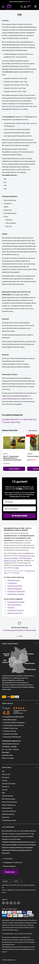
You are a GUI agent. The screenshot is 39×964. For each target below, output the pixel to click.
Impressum (5, 777)
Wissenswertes (7, 808)
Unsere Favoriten (18, 565)
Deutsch (5, 881)
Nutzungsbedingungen (25, 949)
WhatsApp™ (6, 752)
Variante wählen (14, 469)
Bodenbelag (19, 842)
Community (16, 573)
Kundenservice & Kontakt (15, 602)
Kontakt (4, 780)
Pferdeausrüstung (13, 580)
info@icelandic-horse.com (10, 744)
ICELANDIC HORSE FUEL (28, 419)
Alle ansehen (33, 430)
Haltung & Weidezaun (14, 589)
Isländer (14, 845)
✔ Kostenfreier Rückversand (11, 737)
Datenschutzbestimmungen (10, 949)
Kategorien (5, 817)
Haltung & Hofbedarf (11, 558)
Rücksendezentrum (14, 399)
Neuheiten (5, 847)
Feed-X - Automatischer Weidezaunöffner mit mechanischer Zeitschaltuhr (12, 458)
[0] (28, 6)
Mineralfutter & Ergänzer (15, 594)
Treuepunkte (8, 862)
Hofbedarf (5, 842)
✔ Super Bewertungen (9, 719)
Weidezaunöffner (26, 850)
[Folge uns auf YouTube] (14, 903)
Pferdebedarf (28, 847)
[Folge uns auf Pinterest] (11, 903)
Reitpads (12, 842)
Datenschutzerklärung (9, 802)
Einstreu (9, 845)
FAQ (3, 771)
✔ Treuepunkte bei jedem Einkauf (13, 717)
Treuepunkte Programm (15, 610)
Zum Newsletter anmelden (19, 516)
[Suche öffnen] (22, 7)
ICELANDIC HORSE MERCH (11, 419)
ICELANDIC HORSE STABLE (11, 422)
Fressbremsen (12, 583)
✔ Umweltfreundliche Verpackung (13, 722)
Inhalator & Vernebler (14, 586)
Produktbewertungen (9, 820)
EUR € (16, 881)
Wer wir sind (6, 774)
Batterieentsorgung (8, 799)
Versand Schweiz (7, 796)
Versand (4, 790)
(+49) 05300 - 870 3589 (9, 746)
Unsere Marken (31, 845)
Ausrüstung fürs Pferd (27, 556)
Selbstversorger (28, 842)
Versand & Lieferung (14, 605)
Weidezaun (20, 847)
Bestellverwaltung (8, 814)
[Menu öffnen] (3, 7)
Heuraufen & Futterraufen (16, 591)
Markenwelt (6, 853)
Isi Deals (16, 568)
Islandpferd (12, 847)
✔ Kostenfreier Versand (10, 734)
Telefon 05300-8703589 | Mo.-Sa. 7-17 (19, 1)
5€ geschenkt (10, 872)
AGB (3, 793)
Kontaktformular (7, 755)
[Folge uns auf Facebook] (3, 903)
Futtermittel (21, 845)
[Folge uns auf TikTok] (18, 903)
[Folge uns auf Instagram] (7, 903)
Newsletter (11, 607)
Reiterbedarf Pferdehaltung (11, 850)
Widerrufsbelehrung (8, 805)
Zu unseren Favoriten (9, 811)
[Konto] (25, 7)
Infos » (9, 689)
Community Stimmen (9, 783)
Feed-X (5, 454)
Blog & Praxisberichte (14, 613)
